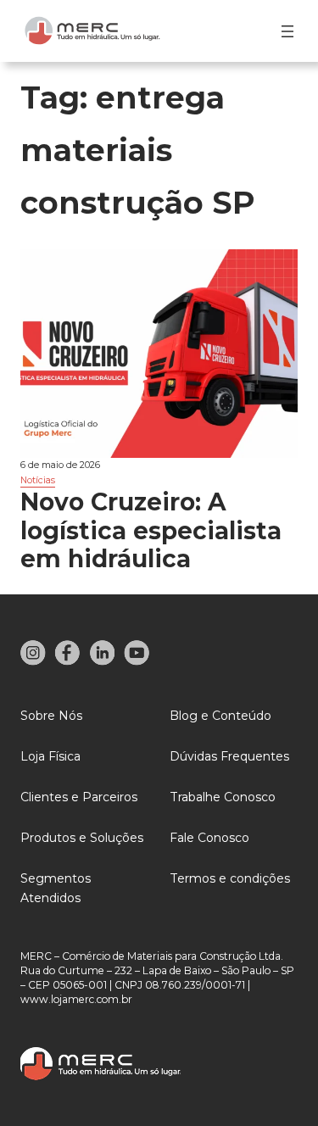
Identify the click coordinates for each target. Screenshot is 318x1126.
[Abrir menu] (287, 31)
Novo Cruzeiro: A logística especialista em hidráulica (151, 531)
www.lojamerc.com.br (76, 999)
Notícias (37, 480)
